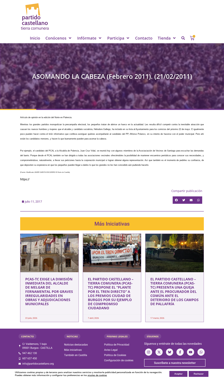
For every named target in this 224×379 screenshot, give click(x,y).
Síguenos (153, 336)
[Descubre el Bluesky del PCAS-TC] (169, 352)
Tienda (164, 38)
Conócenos (55, 38)
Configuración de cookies (118, 360)
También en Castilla (75, 355)
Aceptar (178, 373)
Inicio (35, 38)
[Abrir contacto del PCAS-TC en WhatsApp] (201, 352)
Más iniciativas (73, 349)
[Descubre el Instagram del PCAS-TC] (148, 352)
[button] (183, 38)
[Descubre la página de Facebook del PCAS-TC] (180, 352)
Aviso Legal (111, 349)
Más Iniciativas (112, 224)
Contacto (144, 38)
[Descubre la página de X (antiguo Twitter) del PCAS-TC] (159, 352)
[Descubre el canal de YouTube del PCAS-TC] (190, 352)
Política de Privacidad (116, 344)
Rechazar (199, 373)
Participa (115, 38)
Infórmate (86, 38)
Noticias (72, 336)
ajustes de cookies (97, 375)
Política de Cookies (115, 355)
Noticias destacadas (76, 344)
